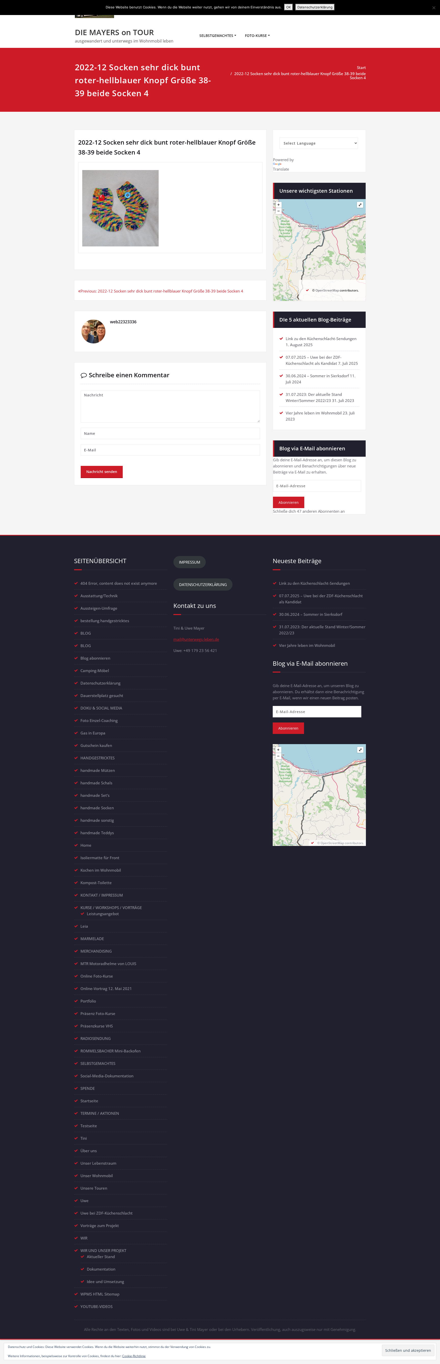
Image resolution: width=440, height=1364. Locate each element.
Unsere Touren (93, 1188)
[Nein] (433, 7)
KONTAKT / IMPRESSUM (101, 895)
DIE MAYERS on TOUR (114, 32)
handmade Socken (97, 807)
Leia (84, 926)
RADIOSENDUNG (95, 1038)
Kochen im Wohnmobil (100, 870)
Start (361, 67)
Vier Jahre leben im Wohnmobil (314, 412)
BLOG (85, 633)
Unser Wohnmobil (96, 1175)
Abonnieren (289, 502)
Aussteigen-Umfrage (98, 608)
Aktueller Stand (101, 1256)
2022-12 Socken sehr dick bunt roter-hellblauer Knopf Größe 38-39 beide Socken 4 (300, 75)
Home (85, 845)
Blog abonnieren (95, 658)
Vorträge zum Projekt (99, 1225)
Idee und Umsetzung (105, 1281)
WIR (83, 1238)
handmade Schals (96, 782)
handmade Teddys (97, 832)
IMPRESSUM (189, 562)
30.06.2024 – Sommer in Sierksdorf (317, 375)
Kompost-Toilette (96, 882)
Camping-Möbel (94, 670)
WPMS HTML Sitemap (99, 1294)
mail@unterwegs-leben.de (196, 639)
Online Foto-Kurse (96, 976)
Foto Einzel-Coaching (99, 720)
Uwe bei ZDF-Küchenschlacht (106, 1213)
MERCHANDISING (96, 951)
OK (288, 7)
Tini (83, 1138)
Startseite (89, 1100)
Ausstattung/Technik (99, 595)
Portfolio (88, 1001)
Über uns (88, 1150)
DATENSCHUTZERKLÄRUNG (203, 584)
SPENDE (87, 1088)
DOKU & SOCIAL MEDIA (101, 708)
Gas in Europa (92, 732)
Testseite (88, 1125)
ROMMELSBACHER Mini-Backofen (110, 1050)
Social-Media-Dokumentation (106, 1075)
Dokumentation (101, 1269)
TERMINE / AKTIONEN (99, 1113)
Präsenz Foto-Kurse (97, 1013)
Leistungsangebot (103, 913)
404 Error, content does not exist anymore (118, 583)
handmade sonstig (97, 820)
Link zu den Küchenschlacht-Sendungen (321, 338)
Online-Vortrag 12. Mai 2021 (106, 988)
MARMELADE (92, 938)
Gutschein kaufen (96, 745)
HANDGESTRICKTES (97, 757)
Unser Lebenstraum (98, 1163)
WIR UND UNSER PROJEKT (103, 1250)
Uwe (84, 1200)
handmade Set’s (94, 795)
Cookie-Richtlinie (134, 1356)
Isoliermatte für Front (99, 857)
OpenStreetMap (327, 290)
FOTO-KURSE (256, 35)
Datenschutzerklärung (100, 683)
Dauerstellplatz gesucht (101, 695)
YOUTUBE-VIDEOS (96, 1306)
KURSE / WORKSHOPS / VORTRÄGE (111, 907)
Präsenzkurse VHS (96, 1025)
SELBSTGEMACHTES (216, 35)
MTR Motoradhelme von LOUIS (108, 963)
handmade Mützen (97, 770)
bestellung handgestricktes (104, 620)
